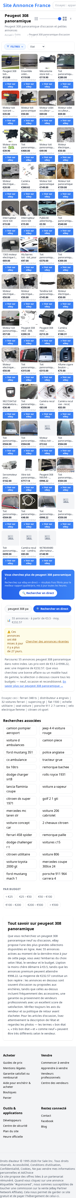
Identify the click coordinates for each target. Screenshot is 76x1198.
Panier (7, 1098)
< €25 (9, 896)
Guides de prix (12, 1062)
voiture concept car (18, 825)
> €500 (54, 905)
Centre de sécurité (15, 1126)
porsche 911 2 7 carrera (49, 706)
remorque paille (54, 835)
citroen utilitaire (18, 854)
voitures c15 (51, 842)
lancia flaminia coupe (17, 788)
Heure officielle (13, 1136)
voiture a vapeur (54, 786)
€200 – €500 (35, 905)
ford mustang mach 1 (16, 876)
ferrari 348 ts (28, 698)
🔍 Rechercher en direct (52, 609)
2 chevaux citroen (55, 823)
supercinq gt (36, 702)
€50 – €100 (45, 896)
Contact (46, 1115)
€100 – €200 (13, 905)
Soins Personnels (21, 36)
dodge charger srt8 (17, 776)
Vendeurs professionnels (50, 1075)
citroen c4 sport (38, 709)
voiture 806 (50, 854)
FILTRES (15, 46)
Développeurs (12, 1120)
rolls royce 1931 (54, 774)
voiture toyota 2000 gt (16, 864)
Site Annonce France (26, 5)
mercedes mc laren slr (16, 813)
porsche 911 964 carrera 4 (54, 876)
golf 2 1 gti (50, 798)
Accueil (8, 35)
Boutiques (9, 1092)
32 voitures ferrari (13, 702)
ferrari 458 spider (19, 835)
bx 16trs (12, 767)
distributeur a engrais (54, 698)
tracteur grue (52, 760)
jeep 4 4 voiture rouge (53, 730)
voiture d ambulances (15, 742)
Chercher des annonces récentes (47, 641)
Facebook (47, 1121)
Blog (44, 1126)
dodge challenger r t (19, 844)
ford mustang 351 (19, 752)
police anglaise (53, 752)
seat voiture (23, 706)
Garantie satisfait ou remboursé (16, 1075)
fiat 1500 (53, 702)
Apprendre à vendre (54, 1068)
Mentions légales (14, 1068)
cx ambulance (16, 760)
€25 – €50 (25, 896)
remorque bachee (55, 767)
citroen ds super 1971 (18, 800)
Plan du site (11, 1131)
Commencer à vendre (55, 1062)
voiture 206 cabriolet (50, 813)
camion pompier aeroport (18, 730)
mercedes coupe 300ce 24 (54, 864)
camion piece (52, 740)
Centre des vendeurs (54, 1083)
